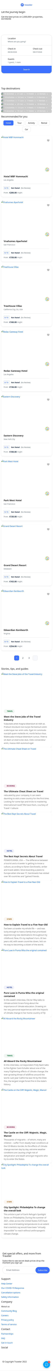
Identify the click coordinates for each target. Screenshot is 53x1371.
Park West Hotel (13, 500)
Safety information (10, 1297)
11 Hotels (30, 111)
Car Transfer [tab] (33, 30)
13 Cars (21, 107)
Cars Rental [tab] (19, 30)
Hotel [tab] (12, 24)
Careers (5, 1315)
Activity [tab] (30, 24)
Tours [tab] (21, 24)
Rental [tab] (40, 24)
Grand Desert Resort (15, 565)
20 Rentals (41, 111)
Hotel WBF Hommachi (16, 176)
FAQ (3, 1338)
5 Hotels (30, 107)
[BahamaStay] (47, 169)
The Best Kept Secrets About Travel (23, 856)
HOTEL (9, 851)
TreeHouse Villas (13, 305)
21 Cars (20, 94)
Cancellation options (10, 1292)
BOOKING (11, 786)
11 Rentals (41, 100)
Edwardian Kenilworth (16, 630)
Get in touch (7, 1342)
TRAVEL (10, 711)
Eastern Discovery (13, 435)
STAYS (9, 919)
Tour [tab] (19, 123)
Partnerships (7, 1333)
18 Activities (9, 94)
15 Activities (9, 111)
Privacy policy (7, 1320)
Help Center (6, 1283)
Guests (11, 59)
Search (26, 69)
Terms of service (9, 1324)
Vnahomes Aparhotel (15, 241)
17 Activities (10, 100)
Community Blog (9, 1311)
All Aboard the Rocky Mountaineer (23, 1061)
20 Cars (20, 104)
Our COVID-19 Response (12, 1288)
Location (12, 38)
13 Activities (10, 107)
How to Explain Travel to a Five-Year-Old (26, 924)
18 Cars (21, 97)
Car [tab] (26, 129)
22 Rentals (41, 94)
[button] (42, 4)
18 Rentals (41, 104)
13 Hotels (30, 104)
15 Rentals (41, 97)
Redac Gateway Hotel (15, 370)
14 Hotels (30, 94)
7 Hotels (30, 97)
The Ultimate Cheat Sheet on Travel (23, 791)
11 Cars (21, 100)
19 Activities (9, 104)
